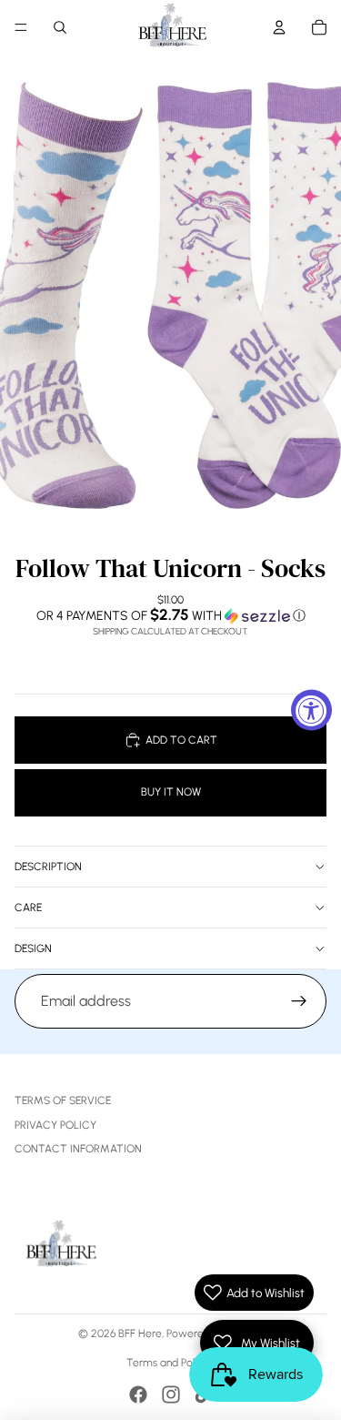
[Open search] (60, 27)
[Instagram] (171, 1394)
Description (48, 866)
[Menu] (21, 27)
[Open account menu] (279, 27)
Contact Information (78, 1148)
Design (33, 948)
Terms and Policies (170, 1362)
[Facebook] (138, 1394)
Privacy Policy (55, 1125)
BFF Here (140, 1333)
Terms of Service (63, 1100)
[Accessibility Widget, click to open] (311, 710)
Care (28, 907)
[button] (170, 615)
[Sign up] (299, 1001)
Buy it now (171, 792)
